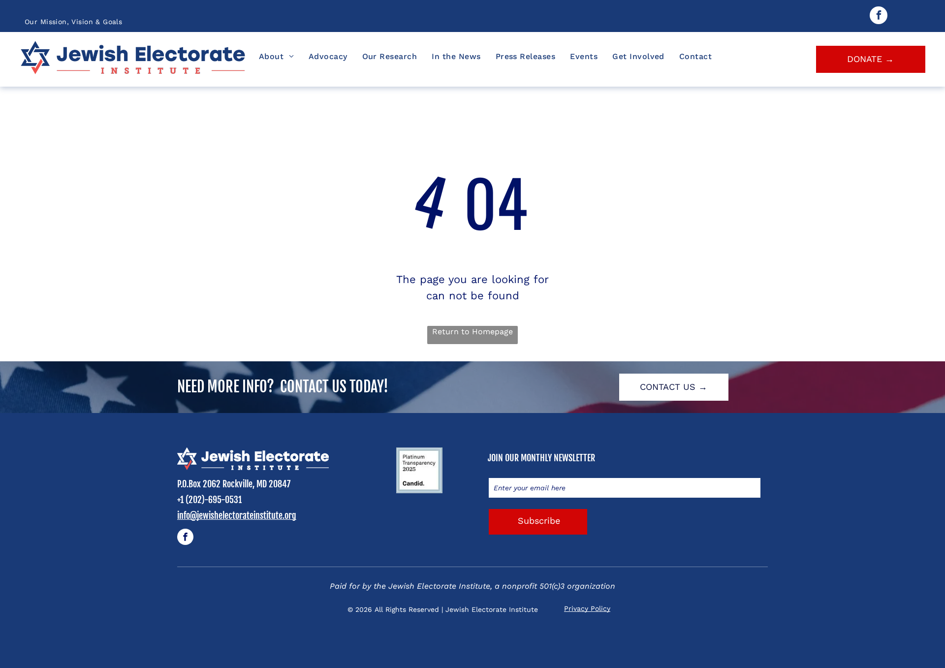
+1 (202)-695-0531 (209, 499)
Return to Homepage (472, 331)
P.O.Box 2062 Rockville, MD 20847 (233, 483)
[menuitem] (73, 22)
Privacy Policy (587, 608)
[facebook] (878, 16)
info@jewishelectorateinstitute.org (236, 515)
